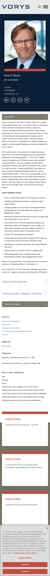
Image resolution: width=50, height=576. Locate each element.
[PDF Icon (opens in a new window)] (20, 100)
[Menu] (46, 7)
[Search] (39, 6)
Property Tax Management (11, 321)
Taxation (5, 335)
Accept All (25, 571)
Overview (8, 117)
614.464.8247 (10, 90)
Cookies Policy (19, 553)
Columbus (7, 87)
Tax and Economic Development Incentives (17, 331)
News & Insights (12, 304)
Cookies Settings (24, 558)
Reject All (25, 564)
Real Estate (6, 325)
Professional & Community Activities (22, 293)
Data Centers (6, 346)
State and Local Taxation (10, 328)
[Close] (47, 528)
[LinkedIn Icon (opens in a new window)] (6, 100)
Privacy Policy (31, 553)
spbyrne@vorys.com (11, 94)
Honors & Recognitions (15, 281)
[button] (26, 100)
